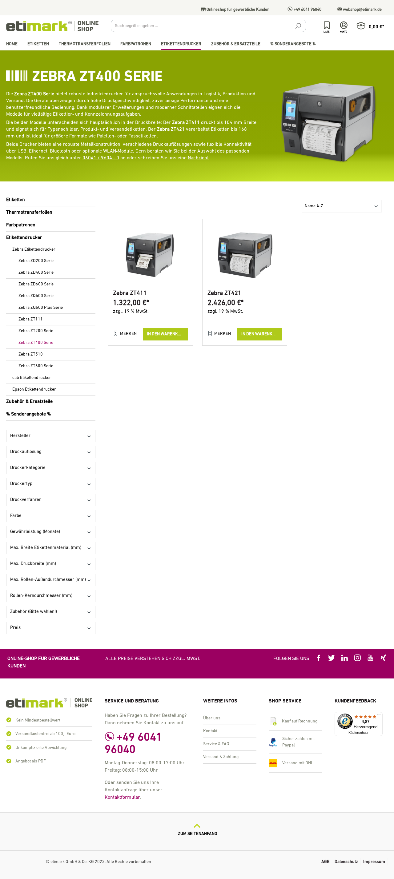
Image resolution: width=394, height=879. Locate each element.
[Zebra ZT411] (150, 254)
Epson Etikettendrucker (34, 389)
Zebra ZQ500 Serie (36, 296)
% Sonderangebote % (28, 414)
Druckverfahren (26, 500)
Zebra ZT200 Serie (35, 331)
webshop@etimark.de (362, 10)
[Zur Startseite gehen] (52, 26)
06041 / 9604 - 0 (100, 158)
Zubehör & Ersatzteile (29, 401)
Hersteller (20, 436)
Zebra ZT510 (30, 354)
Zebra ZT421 (224, 293)
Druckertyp (21, 484)
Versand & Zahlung (221, 757)
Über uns (211, 718)
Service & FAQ (216, 744)
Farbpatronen (20, 225)
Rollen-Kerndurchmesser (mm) (41, 596)
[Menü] (379, 715)
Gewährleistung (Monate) (35, 532)
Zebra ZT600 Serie (35, 366)
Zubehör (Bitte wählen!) (33, 612)
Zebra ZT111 (30, 319)
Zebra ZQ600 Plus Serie (40, 307)
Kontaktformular (122, 797)
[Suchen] (298, 27)
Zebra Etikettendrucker (33, 249)
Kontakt (210, 731)
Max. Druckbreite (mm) (33, 564)
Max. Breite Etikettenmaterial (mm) (45, 548)
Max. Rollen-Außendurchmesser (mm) (48, 580)
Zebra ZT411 (130, 293)
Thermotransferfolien (29, 212)
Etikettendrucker (24, 237)
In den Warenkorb (166, 334)
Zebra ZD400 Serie (36, 272)
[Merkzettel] (326, 25)
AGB (325, 862)
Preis (15, 628)
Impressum (374, 862)
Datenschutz (346, 862)
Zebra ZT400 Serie (35, 342)
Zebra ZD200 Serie (36, 261)
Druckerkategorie (28, 468)
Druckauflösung (26, 452)
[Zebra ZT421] (244, 254)
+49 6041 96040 (307, 10)
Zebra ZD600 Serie (36, 284)
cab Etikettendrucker (31, 378)
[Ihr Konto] (343, 25)
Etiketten (15, 199)
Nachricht (198, 158)
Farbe (16, 516)
